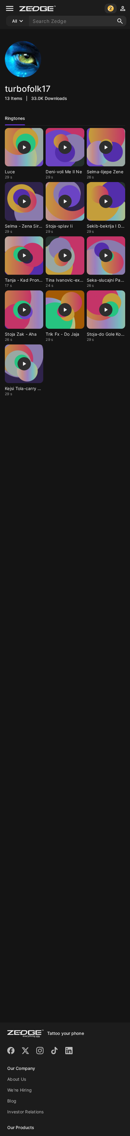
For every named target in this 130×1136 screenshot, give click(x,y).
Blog (11, 1100)
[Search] (120, 21)
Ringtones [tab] (15, 118)
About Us (16, 1079)
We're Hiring (19, 1090)
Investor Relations (25, 1111)
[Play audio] (24, 147)
